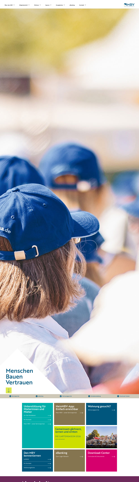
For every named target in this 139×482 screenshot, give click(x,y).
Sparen (47, 5)
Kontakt (81, 5)
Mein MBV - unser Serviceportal (66, 412)
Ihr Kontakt (27, 419)
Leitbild (26, 459)
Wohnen (36, 5)
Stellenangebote (29, 467)
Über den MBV (9, 5)
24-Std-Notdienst (30, 415)
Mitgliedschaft (23, 5)
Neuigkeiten (59, 5)
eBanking (72, 5)
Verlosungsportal (93, 410)
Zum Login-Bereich (62, 456)
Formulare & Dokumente (96, 456)
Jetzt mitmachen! (60, 439)
